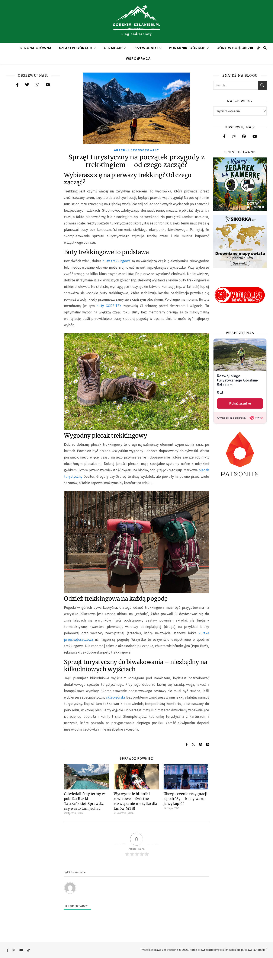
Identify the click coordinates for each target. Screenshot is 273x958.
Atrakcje (112, 48)
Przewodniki (146, 48)
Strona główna (35, 48)
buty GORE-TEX (108, 305)
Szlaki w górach (75, 48)
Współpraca (138, 58)
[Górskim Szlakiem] (136, 21)
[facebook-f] (239, 48)
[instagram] (245, 48)
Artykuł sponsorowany (136, 150)
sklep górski (115, 697)
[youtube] (252, 48)
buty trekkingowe (116, 261)
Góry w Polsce (231, 48)
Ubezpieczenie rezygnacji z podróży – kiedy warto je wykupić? (186, 799)
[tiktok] (258, 48)
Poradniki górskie (187, 48)
